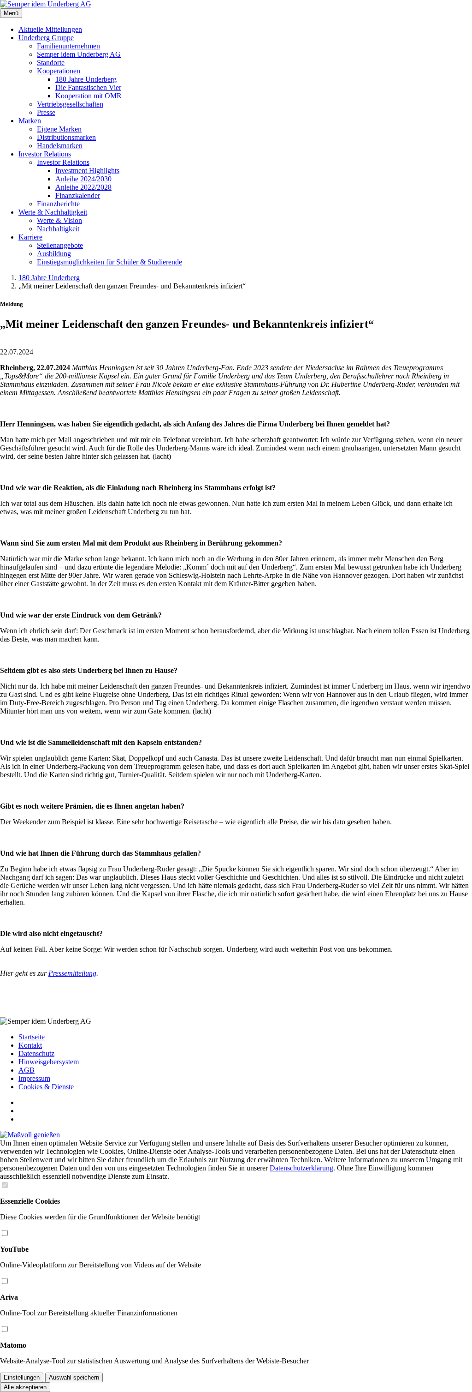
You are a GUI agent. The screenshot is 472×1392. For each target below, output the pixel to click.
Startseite (31, 1037)
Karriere (30, 237)
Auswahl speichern (74, 1377)
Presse (46, 112)
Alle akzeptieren (25, 1387)
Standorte (51, 62)
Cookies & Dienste (46, 1087)
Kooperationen (58, 71)
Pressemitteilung (72, 973)
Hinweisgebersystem (48, 1062)
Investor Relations (44, 154)
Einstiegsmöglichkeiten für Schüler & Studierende (109, 262)
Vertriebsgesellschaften (70, 104)
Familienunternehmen (68, 46)
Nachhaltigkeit (58, 229)
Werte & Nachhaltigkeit (52, 212)
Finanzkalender (77, 195)
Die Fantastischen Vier (88, 87)
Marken (29, 121)
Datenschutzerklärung (301, 1168)
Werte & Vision (59, 220)
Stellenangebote (60, 245)
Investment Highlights (87, 170)
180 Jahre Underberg (86, 79)
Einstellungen (22, 1377)
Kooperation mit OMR (88, 96)
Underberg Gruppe (46, 38)
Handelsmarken (60, 146)
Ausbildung (54, 254)
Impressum (34, 1078)
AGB (26, 1070)
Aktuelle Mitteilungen (50, 29)
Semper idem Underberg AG (79, 54)
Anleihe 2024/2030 (83, 179)
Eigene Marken (59, 129)
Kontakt (30, 1045)
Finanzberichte (58, 204)
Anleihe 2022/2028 (83, 187)
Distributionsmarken (66, 137)
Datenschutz (36, 1053)
